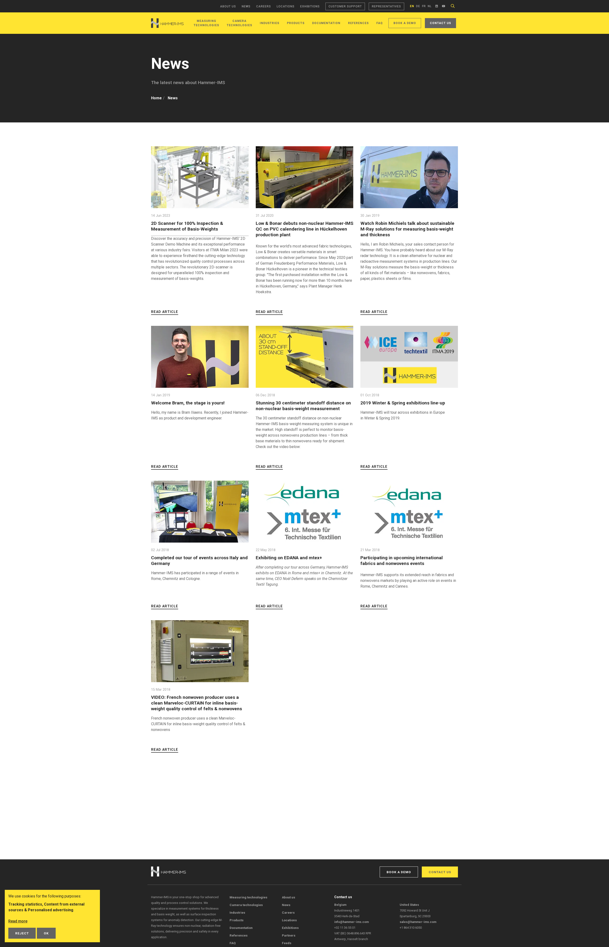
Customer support (345, 6)
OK (46, 933)
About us (228, 6)
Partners (288, 935)
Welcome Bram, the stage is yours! (188, 403)
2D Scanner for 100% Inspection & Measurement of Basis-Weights (187, 226)
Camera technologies (246, 905)
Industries (269, 23)
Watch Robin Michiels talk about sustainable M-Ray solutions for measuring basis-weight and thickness (407, 229)
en (412, 6)
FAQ (379, 23)
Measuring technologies (248, 897)
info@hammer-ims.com (351, 922)
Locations (286, 6)
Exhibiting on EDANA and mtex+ (289, 557)
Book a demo (404, 23)
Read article (164, 312)
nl (430, 6)
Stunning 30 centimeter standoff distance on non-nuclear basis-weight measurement (303, 405)
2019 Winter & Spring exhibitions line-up (402, 403)
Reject (22, 933)
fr (424, 6)
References (358, 23)
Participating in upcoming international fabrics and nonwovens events (401, 560)
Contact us (440, 23)
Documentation (326, 23)
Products (295, 23)
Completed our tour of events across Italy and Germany (199, 560)
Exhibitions (310, 6)
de (418, 6)
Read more (17, 921)
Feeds (286, 943)
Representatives (386, 6)
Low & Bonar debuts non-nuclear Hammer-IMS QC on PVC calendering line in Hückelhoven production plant (304, 229)
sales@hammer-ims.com (418, 922)
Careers (263, 6)
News (246, 6)
